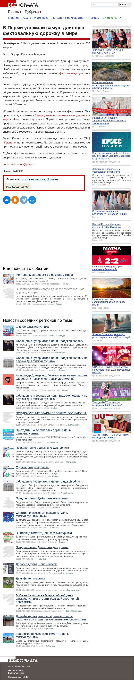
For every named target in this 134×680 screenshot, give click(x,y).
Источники (41, 17)
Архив (27, 17)
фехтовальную (68, 73)
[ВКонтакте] (7, 200)
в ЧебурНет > (112, 17)
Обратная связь (16, 670)
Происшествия (75, 17)
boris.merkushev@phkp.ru (19, 164)
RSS (26, 677)
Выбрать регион (16, 673)
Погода (57, 17)
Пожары (94, 17)
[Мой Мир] (32, 200)
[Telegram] (24, 200)
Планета (9, 142)
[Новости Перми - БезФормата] (19, 4)
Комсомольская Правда (40, 179)
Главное (13, 17)
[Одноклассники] (15, 200)
